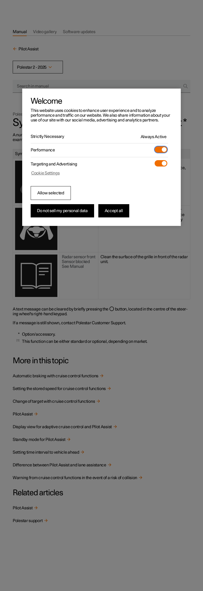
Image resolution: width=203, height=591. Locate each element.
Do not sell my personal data (62, 211)
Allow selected (50, 193)
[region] (101, 157)
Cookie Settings (45, 173)
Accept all (114, 211)
